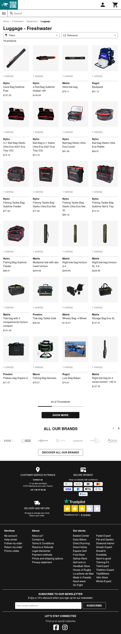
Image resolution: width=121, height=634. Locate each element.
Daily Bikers (79, 539)
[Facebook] (56, 627)
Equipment (32, 21)
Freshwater (18, 21)
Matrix (66, 83)
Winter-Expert (103, 581)
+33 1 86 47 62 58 (38, 489)
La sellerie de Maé (83, 573)
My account (10, 535)
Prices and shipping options (47, 558)
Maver (36, 374)
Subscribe (94, 605)
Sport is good (103, 558)
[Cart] (115, 5)
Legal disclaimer (41, 551)
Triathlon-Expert (105, 570)
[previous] (113, 429)
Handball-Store (81, 566)
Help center (10, 539)
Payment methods (42, 554)
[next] (118, 429)
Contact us (38, 479)
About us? (37, 535)
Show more (60, 415)
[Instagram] (65, 627)
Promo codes (11, 551)
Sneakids (101, 554)
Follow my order (13, 543)
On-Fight (78, 585)
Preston (37, 314)
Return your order (36, 515)
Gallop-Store (80, 558)
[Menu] (4, 13)
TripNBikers (102, 573)
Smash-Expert (104, 547)
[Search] (11, 13)
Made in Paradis (82, 577)
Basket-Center (81, 535)
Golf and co (79, 562)
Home (6, 21)
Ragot (95, 83)
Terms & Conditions (43, 543)
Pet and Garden (105, 539)
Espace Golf (80, 551)
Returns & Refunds (42, 547)
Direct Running (81, 543)
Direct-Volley (80, 547)
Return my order (13, 547)
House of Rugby (82, 570)
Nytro (6, 83)
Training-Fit (102, 562)
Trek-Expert (102, 566)
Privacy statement (42, 562)
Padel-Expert (103, 535)
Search (18, 13)
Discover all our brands (60, 452)
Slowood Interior (105, 543)
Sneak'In (101, 551)
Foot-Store (79, 554)
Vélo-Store (102, 577)
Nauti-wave (79, 581)
